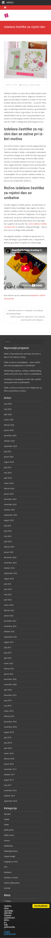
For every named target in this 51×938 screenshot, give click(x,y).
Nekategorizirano (11, 851)
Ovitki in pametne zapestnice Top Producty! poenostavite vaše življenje (27, 318)
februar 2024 (9, 488)
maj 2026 (8, 409)
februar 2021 (9, 668)
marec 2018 (8, 753)
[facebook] (5, 8)
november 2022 (10, 562)
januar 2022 (8, 615)
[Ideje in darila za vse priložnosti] (15, 15)
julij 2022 (7, 584)
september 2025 (10, 446)
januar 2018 (8, 764)
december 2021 (10, 621)
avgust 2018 (9, 732)
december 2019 (10, 695)
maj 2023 (8, 536)
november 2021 (10, 626)
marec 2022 (8, 605)
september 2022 (10, 573)
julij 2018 (7, 737)
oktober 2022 (9, 568)
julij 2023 (7, 525)
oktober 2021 (9, 631)
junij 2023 (8, 531)
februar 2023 (9, 547)
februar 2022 (9, 610)
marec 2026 (8, 419)
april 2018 (8, 748)
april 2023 (8, 541)
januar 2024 (8, 494)
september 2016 (10, 801)
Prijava (8, 901)
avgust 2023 (9, 520)
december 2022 (10, 557)
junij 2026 (8, 404)
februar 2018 (9, 758)
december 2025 (10, 435)
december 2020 (10, 679)
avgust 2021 (9, 642)
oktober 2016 (9, 795)
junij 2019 (8, 700)
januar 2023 (8, 552)
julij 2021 (7, 647)
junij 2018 (8, 743)
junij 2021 (8, 652)
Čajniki (6, 819)
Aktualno (24, 85)
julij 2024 (7, 467)
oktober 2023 (9, 509)
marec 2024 (8, 483)
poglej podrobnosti (9, 932)
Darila (6, 824)
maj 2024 (8, 472)
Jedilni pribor (9, 830)
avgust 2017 (9, 780)
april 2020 (8, 690)
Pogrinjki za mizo (11, 861)
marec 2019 (8, 711)
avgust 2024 (9, 462)
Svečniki (7, 888)
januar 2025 (8, 457)
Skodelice (8, 872)
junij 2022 (8, 589)
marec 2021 (8, 663)
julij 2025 (7, 451)
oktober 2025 (9, 441)
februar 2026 (9, 425)
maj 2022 (8, 594)
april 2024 (8, 478)
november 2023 (10, 504)
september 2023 (10, 515)
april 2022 (8, 600)
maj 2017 (8, 785)
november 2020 (10, 684)
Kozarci (7, 840)
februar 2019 (9, 716)
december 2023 (10, 499)
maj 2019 (8, 705)
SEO (5, 867)
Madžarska (8, 846)
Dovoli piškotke (41, 906)
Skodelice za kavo (11, 877)
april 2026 (8, 414)
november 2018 (10, 727)
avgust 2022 (9, 578)
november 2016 (10, 790)
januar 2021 (8, 674)
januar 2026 (8, 430)
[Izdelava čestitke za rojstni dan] (25, 59)
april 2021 (8, 658)
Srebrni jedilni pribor (12, 883)
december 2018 (10, 721)
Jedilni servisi (9, 835)
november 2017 (10, 769)
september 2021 (10, 637)
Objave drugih (34, 85)
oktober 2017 (9, 774)
